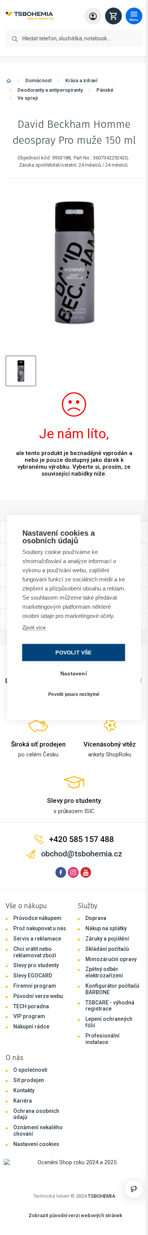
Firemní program (34, 986)
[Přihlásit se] (93, 16)
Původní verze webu (38, 996)
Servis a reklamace (37, 939)
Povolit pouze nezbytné (72, 698)
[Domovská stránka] (9, 82)
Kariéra (22, 1101)
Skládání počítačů (107, 949)
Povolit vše (72, 657)
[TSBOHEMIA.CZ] (29, 16)
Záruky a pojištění (107, 939)
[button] (21, 371)
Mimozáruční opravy (111, 959)
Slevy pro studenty (36, 965)
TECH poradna (31, 1006)
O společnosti (30, 1070)
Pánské (104, 90)
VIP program (29, 1016)
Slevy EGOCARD (32, 975)
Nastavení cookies (36, 1144)
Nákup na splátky (106, 928)
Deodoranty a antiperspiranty (50, 90)
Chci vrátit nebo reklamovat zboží (34, 952)
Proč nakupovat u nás (39, 928)
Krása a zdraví (81, 80)
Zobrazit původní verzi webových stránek (75, 1215)
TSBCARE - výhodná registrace (109, 1005)
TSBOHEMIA (101, 1196)
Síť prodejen (28, 1080)
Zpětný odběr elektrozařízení (104, 972)
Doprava (95, 918)
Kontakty (24, 1090)
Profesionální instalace (102, 1039)
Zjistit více (33, 632)
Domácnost (38, 80)
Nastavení (71, 678)
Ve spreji (27, 98)
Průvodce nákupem (37, 918)
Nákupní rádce (31, 1026)
